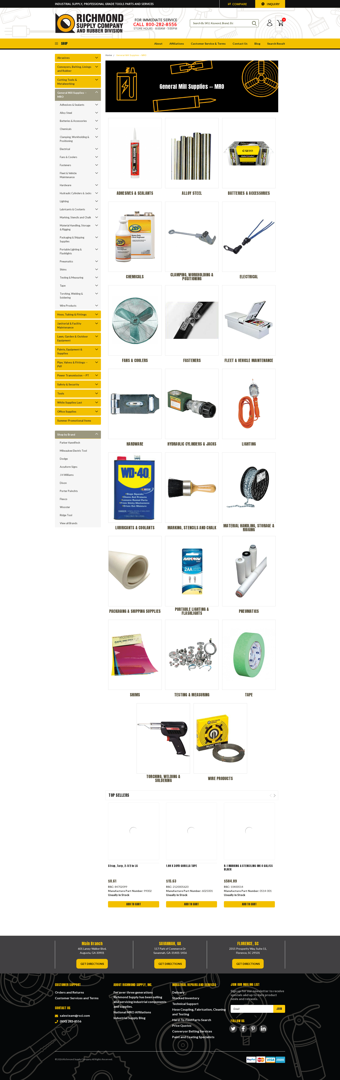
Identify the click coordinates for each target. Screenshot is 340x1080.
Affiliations (176, 43)
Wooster (65, 507)
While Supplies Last (69, 402)
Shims (63, 269)
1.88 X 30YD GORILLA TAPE (181, 866)
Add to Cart (133, 904)
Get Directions (92, 963)
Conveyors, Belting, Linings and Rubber (74, 68)
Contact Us (240, 43)
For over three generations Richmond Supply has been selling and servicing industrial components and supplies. (140, 999)
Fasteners (65, 165)
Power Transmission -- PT (73, 375)
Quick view (133, 831)
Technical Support (185, 1004)
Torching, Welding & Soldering (71, 295)
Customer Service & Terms (208, 43)
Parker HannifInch (70, 442)
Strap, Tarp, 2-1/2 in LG (123, 866)
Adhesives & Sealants (72, 104)
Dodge (64, 458)
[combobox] (224, 23)
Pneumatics (66, 261)
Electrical (65, 149)
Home (108, 55)
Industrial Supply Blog (129, 1018)
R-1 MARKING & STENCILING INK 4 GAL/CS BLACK (248, 867)
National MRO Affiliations (132, 1012)
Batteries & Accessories (73, 120)
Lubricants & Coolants (72, 209)
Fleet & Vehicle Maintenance (68, 175)
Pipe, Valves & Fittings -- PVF (72, 364)
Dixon (63, 482)
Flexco (63, 499)
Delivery (178, 992)
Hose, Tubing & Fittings (72, 314)
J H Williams (67, 474)
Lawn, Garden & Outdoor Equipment (72, 338)
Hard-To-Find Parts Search (191, 1020)
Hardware (65, 185)
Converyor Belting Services (192, 1031)
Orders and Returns (69, 992)
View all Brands (68, 523)
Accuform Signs (68, 466)
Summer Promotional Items (74, 420)
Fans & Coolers (68, 157)
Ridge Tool (66, 515)
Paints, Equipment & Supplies (69, 351)
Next (274, 795)
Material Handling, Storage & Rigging (75, 227)
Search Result (276, 43)
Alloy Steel (66, 112)
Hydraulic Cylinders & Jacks (75, 193)
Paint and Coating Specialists (193, 1037)
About (158, 43)
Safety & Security (68, 384)
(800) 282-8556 (70, 1021)
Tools (60, 393)
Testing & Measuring (71, 277)
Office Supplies (66, 411)
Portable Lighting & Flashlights (71, 251)
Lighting (64, 201)
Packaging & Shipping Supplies (72, 239)
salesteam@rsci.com (74, 1015)
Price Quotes (181, 1025)
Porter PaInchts (69, 491)
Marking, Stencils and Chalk (75, 217)
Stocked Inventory (185, 998)
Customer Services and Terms (77, 998)
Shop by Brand (66, 434)
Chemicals (65, 129)
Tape (63, 285)
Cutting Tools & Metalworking (67, 81)
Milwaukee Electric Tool (73, 450)
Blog (257, 43)
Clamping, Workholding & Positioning (74, 138)
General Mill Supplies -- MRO (72, 94)
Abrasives (63, 57)
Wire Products (68, 305)
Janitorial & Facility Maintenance (69, 325)
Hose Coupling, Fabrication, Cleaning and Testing (199, 1011)
